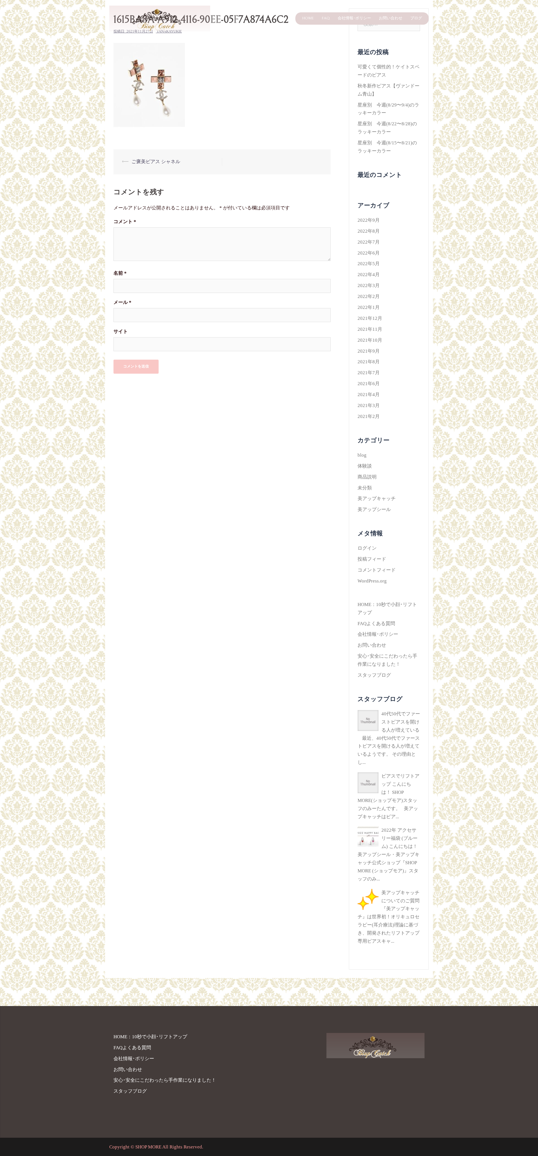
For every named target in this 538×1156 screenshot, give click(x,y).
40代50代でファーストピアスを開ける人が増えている (400, 722)
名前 (120, 273)
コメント (124, 221)
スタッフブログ (374, 675)
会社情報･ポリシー (354, 18)
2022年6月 (369, 253)
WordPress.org (372, 581)
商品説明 (367, 477)
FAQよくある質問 (376, 623)
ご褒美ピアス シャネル (155, 161)
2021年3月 (369, 405)
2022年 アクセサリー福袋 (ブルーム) (399, 838)
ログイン (367, 548)
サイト (120, 331)
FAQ (326, 18)
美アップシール (374, 509)
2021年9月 (369, 351)
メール (122, 302)
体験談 (365, 466)
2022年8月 (369, 231)
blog (362, 455)
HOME (308, 18)
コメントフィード (377, 570)
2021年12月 (370, 318)
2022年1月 (369, 307)
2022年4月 (369, 274)
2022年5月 (369, 263)
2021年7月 (369, 372)
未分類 (365, 488)
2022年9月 (369, 220)
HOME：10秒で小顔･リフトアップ (150, 1036)
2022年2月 (369, 296)
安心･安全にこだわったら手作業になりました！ (164, 1080)
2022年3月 (369, 285)
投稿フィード (372, 559)
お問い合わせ (390, 18)
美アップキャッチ (377, 498)
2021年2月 (369, 416)
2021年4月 (369, 394)
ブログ (416, 18)
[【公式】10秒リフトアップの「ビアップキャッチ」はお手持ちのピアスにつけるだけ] (159, 18)
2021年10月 (370, 340)
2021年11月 (370, 329)
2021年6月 (369, 383)
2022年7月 (369, 242)
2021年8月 (369, 361)
